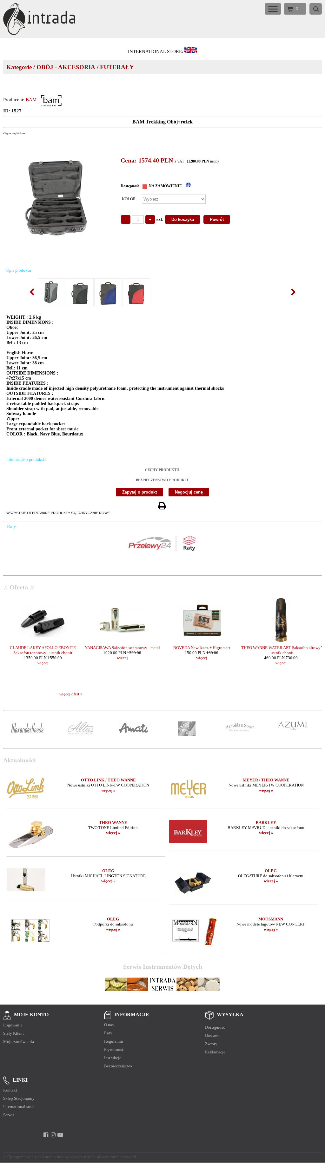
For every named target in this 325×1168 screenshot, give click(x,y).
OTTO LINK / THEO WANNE (108, 780)
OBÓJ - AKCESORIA (65, 67)
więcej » (108, 790)
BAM (31, 99)
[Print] (161, 506)
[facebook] (46, 1135)
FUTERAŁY (117, 67)
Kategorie (19, 67)
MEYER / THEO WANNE (266, 780)
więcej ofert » (71, 694)
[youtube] (60, 1135)
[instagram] (53, 1135)
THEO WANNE (113, 822)
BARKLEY (266, 822)
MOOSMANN (270, 919)
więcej (43, 662)
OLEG (108, 870)
